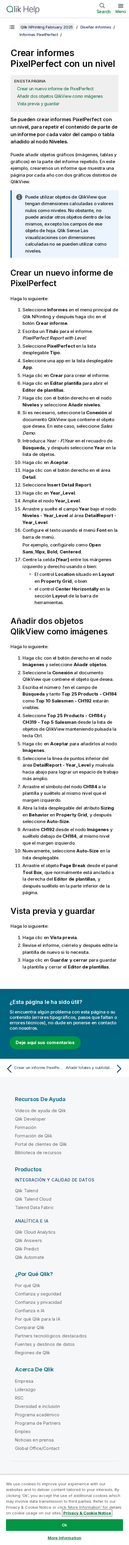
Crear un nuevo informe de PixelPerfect (55, 88)
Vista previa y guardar (38, 103)
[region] (64, 1510)
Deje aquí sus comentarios (45, 1042)
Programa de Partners (38, 1423)
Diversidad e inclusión (37, 1406)
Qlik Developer (30, 1118)
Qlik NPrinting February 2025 (47, 27)
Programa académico (37, 1414)
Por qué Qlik (27, 1285)
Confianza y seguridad (38, 1293)
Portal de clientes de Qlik (41, 1144)
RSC (19, 1397)
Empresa (24, 1381)
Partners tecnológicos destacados (51, 1335)
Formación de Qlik (33, 1135)
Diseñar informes (95, 27)
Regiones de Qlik (32, 1352)
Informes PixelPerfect (39, 34)
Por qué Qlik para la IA (37, 1319)
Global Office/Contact (37, 1448)
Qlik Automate (29, 1257)
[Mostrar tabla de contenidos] (12, 27)
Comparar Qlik (29, 1327)
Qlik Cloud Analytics (35, 1232)
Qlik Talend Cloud (33, 1199)
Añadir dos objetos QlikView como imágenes (60, 96)
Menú (121, 11)
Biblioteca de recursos (38, 1152)
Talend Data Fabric (34, 1207)
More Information (64, 1537)
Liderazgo (25, 1389)
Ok (64, 1525)
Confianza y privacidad (38, 1302)
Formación (25, 1127)
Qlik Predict (27, 1248)
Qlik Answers (28, 1240)
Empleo (23, 1431)
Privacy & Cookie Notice (87, 1513)
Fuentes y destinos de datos (45, 1344)
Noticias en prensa (34, 1439)
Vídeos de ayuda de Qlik (40, 1110)
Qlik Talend (26, 1190)
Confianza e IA (29, 1310)
